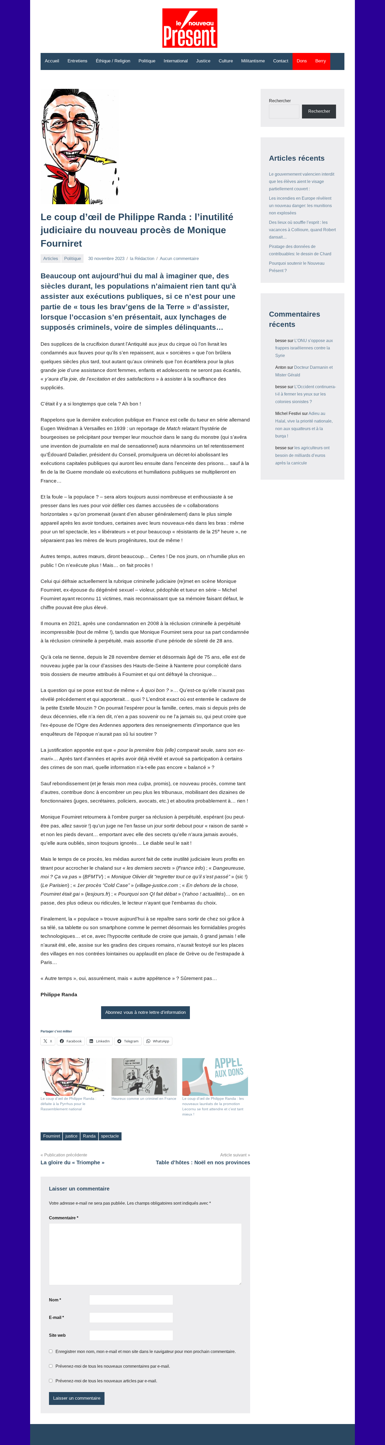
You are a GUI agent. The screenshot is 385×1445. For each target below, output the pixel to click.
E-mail (56, 1317)
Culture (226, 60)
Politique (147, 60)
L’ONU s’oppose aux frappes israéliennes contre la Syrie (304, 348)
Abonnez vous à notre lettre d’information (145, 1012)
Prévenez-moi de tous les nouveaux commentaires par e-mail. (113, 1366)
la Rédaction (142, 258)
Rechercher (280, 101)
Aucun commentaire (179, 258)
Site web (57, 1335)
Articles (50, 258)
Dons (302, 60)
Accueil (52, 60)
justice (71, 1136)
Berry (320, 60)
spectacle (110, 1136)
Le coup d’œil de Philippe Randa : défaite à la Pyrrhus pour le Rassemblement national (68, 1103)
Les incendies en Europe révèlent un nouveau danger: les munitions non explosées (300, 205)
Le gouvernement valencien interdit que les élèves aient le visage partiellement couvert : (301, 181)
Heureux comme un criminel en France (144, 1098)
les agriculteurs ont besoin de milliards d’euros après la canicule (302, 455)
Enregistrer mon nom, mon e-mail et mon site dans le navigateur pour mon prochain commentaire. (146, 1351)
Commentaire (63, 1218)
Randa (89, 1136)
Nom (55, 1300)
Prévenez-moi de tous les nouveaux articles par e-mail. (106, 1381)
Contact (280, 60)
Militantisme (253, 60)
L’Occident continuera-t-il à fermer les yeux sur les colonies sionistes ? (305, 394)
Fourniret (51, 1136)
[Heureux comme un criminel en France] (144, 1077)
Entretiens (77, 60)
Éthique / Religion (113, 60)
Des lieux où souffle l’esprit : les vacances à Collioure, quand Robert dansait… (302, 229)
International (176, 60)
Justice (203, 60)
